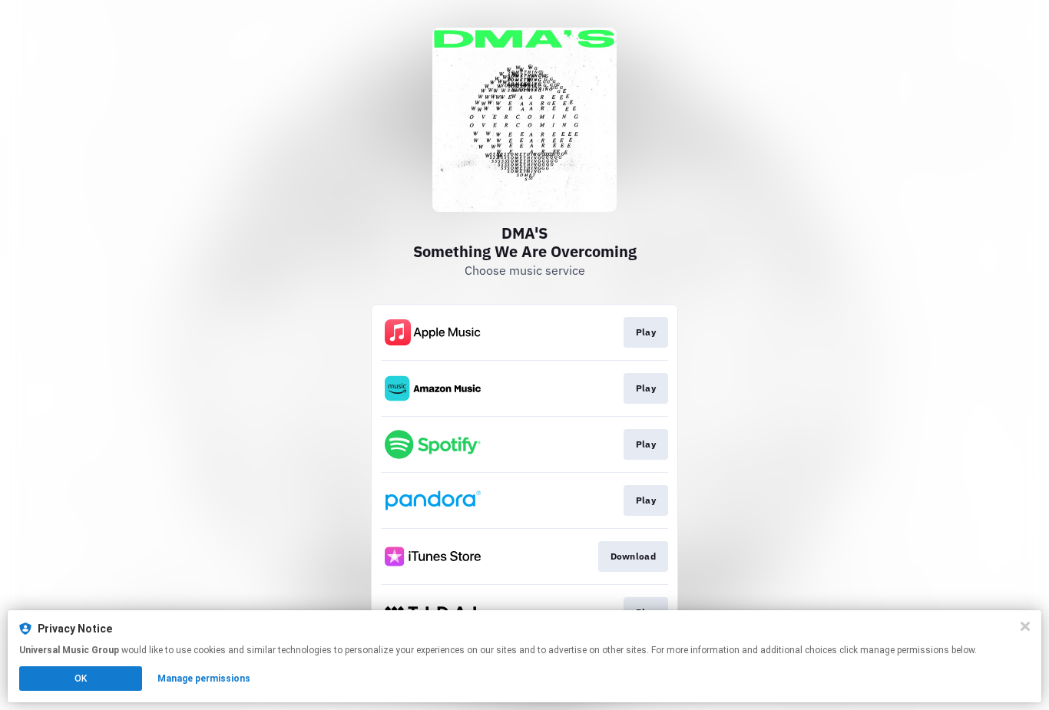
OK (80, 678)
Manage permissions (203, 678)
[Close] (1025, 626)
